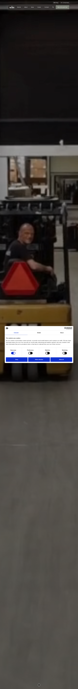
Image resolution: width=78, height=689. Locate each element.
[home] (11, 7)
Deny (16, 359)
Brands (19, 7)
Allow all (61, 359)
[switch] (30, 353)
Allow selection (39, 359)
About (26, 7)
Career (39, 7)
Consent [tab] (16, 332)
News (32, 7)
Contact (46, 7)
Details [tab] (39, 332)
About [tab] (62, 332)
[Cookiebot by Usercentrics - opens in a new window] (65, 328)
